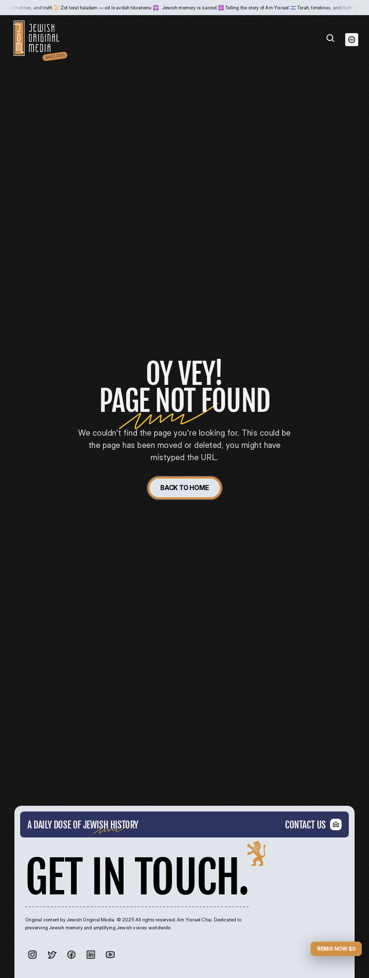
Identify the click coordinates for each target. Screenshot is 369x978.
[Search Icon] (330, 38)
